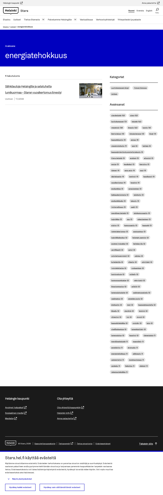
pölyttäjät (147, 262)
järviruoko (133, 347)
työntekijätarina (118, 268)
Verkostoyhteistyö (105, 19)
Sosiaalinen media (14, 412)
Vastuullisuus (86, 19)
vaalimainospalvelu (141, 292)
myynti (141, 317)
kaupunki (147, 225)
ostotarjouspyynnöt (120, 256)
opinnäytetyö (117, 360)
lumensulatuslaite (119, 292)
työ (129, 317)
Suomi (131, 10)
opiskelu (115, 366)
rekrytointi (139, 280)
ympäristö (117, 127)
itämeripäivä (149, 335)
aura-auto (130, 170)
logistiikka (116, 219)
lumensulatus (117, 335)
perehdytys (117, 347)
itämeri (115, 170)
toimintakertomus (119, 231)
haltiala (147, 146)
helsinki (136, 121)
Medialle (9, 418)
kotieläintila (117, 262)
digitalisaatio (117, 176)
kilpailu (115, 311)
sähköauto (138, 354)
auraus (135, 140)
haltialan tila (139, 244)
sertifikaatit (117, 250)
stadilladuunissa (118, 329)
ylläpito (132, 262)
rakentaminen (144, 219)
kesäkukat (129, 164)
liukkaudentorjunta (119, 195)
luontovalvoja (117, 274)
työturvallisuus (118, 207)
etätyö (115, 225)
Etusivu (6, 19)
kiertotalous (117, 134)
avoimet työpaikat (119, 244)
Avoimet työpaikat (14, 407)
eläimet (144, 366)
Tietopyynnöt (64, 443)
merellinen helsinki (119, 213)
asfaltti (136, 286)
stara (134, 115)
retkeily (134, 274)
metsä (115, 164)
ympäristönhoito (119, 146)
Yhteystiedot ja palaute (129, 19)
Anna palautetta (149, 3)
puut (143, 170)
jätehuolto (116, 305)
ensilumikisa (117, 189)
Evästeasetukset (103, 443)
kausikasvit (149, 176)
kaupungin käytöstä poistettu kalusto (127, 152)
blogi (152, 134)
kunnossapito (130, 225)
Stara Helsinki (118, 158)
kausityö (134, 335)
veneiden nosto (135, 299)
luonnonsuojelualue (120, 280)
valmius (139, 256)
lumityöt (133, 176)
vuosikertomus (118, 182)
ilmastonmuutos (118, 286)
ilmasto (133, 127)
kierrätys (144, 164)
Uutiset (17, 19)
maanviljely (138, 341)
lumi (135, 146)
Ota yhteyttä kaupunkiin (69, 407)
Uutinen (9, 98)
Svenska (140, 10)
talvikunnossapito (142, 213)
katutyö (143, 311)
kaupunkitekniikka (119, 323)
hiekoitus (129, 366)
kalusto (135, 201)
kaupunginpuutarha (147, 305)
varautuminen (134, 189)
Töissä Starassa (140, 88)
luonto (147, 127)
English (149, 10)
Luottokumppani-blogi (120, 88)
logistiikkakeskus (119, 237)
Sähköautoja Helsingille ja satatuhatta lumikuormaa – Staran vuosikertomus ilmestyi (33, 89)
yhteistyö (116, 317)
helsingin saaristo (140, 237)
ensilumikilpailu (118, 201)
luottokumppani (119, 121)
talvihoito (139, 195)
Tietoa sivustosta (84, 443)
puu (129, 219)
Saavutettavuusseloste (45, 443)
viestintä (129, 311)
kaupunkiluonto (118, 140)
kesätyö (135, 182)
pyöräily (137, 323)
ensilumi (134, 158)
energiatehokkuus (119, 354)
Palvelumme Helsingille (60, 19)
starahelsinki (118, 115)
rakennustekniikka (119, 372)
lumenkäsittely (139, 329)
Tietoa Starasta (32, 19)
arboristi (148, 158)
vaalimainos (117, 299)
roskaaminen (137, 268)
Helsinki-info (63, 412)
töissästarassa (136, 134)
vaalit (134, 207)
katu (150, 323)
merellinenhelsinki (119, 341)
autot (131, 250)
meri (130, 305)
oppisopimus (139, 231)
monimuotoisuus (136, 360)
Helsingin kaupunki (11, 3)
